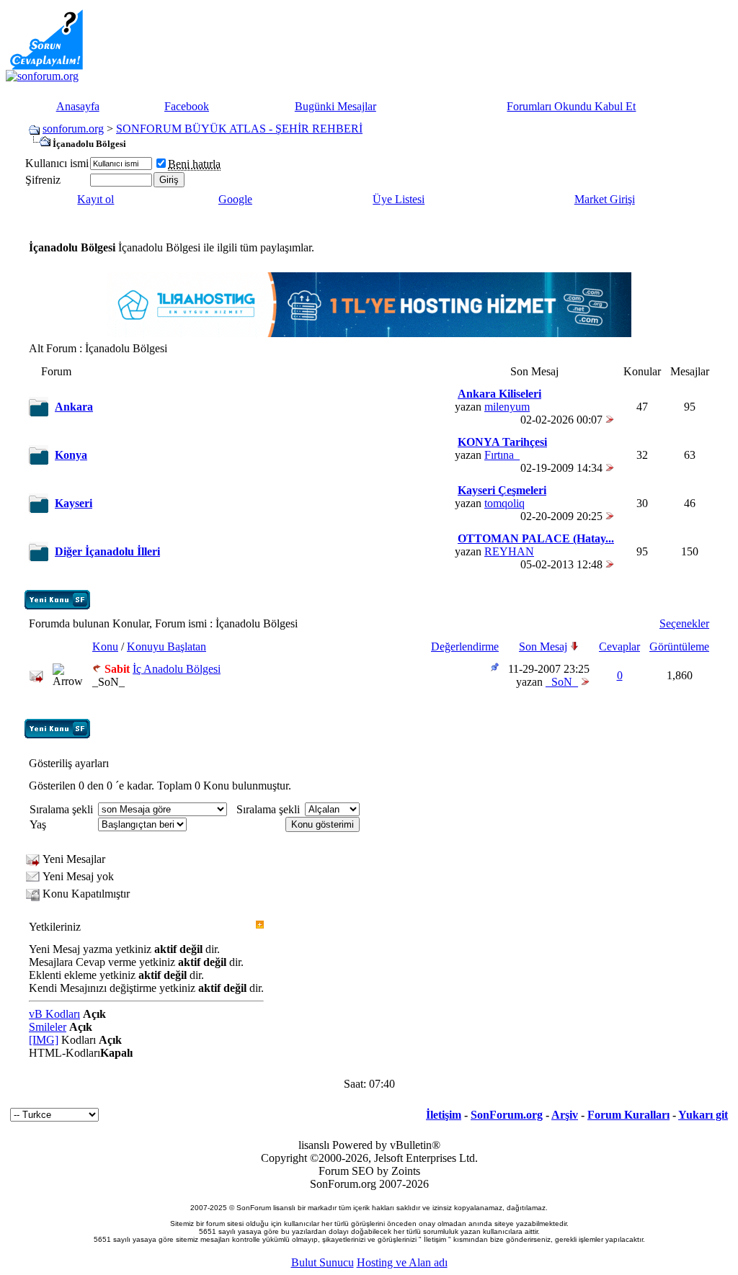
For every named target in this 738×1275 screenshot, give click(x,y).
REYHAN (509, 551)
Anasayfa (77, 106)
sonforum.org (73, 128)
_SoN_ (108, 682)
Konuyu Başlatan (166, 646)
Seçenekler (684, 623)
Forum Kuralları (628, 1115)
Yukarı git (703, 1115)
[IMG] (43, 1040)
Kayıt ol (95, 199)
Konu (105, 646)
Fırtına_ (502, 455)
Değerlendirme (465, 646)
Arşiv (564, 1115)
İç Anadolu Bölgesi (177, 669)
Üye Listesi (398, 199)
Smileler (47, 1027)
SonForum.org (507, 1115)
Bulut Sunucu (322, 1262)
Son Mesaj (543, 646)
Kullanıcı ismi (57, 163)
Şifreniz (43, 180)
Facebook (186, 106)
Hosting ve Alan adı (402, 1262)
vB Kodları (54, 1014)
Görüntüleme (679, 646)
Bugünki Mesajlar (335, 106)
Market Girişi (604, 199)
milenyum (507, 407)
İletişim (443, 1115)
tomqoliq (504, 503)
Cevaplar (619, 646)
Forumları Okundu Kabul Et (571, 106)
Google (235, 199)
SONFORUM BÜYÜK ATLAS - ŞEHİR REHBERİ (239, 128)
